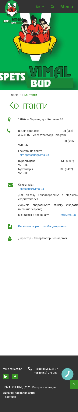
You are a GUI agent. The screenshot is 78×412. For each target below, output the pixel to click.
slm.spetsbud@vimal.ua (34, 155)
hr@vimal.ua (68, 215)
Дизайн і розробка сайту (19, 393)
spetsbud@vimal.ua (32, 189)
